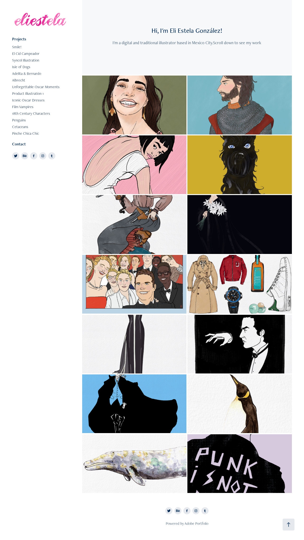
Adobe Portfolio (196, 523)
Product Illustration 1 (28, 93)
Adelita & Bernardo (26, 73)
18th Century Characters (31, 113)
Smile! (17, 46)
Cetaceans (20, 126)
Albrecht (18, 80)
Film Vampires (22, 106)
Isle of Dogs (21, 66)
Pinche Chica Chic (25, 133)
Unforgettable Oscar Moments (36, 86)
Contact (19, 144)
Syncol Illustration (25, 60)
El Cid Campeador (25, 53)
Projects (19, 39)
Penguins (19, 120)
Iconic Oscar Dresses (28, 100)
